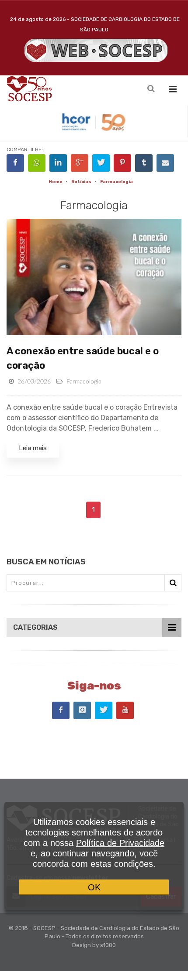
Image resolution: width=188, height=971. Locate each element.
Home (56, 181)
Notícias (81, 181)
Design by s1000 (94, 945)
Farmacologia (116, 181)
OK (94, 887)
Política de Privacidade (120, 843)
